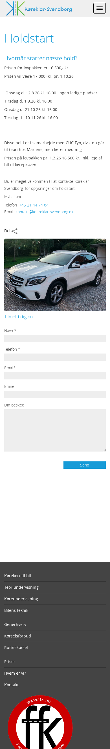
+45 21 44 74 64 (34, 205)
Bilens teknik (16, 610)
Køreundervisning (21, 598)
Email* (10, 367)
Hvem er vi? (15, 673)
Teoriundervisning (21, 587)
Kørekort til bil (17, 575)
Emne (9, 386)
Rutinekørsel (16, 647)
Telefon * (12, 349)
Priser (9, 661)
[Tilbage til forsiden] (36, 8)
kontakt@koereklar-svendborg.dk (44, 211)
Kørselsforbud (17, 636)
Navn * (10, 330)
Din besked (14, 405)
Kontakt (11, 684)
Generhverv (15, 624)
